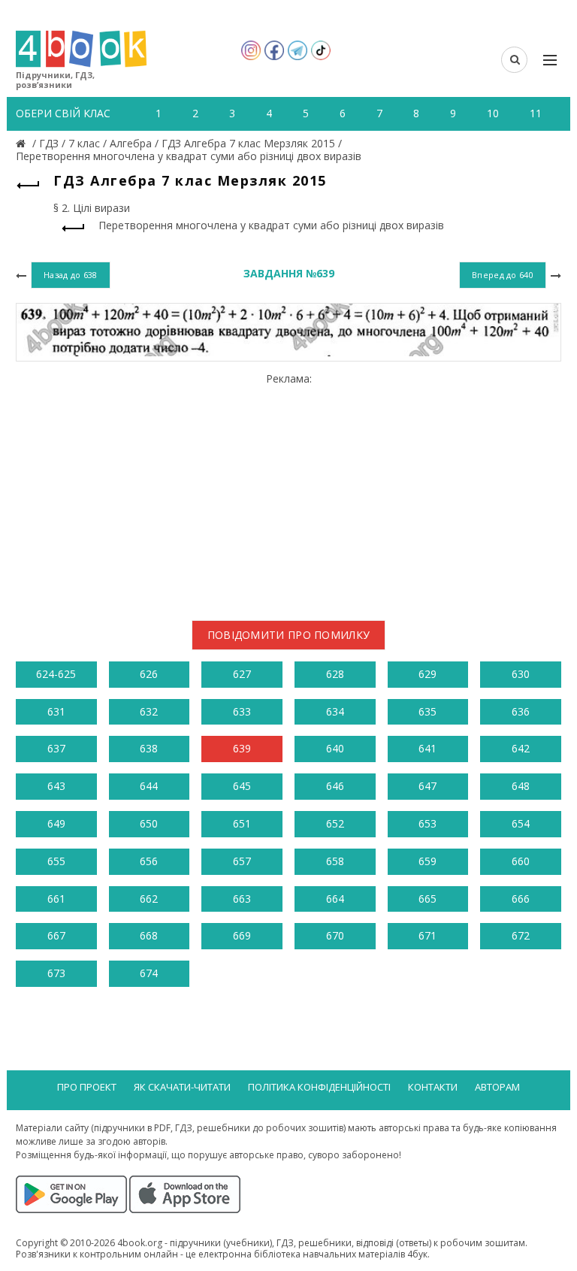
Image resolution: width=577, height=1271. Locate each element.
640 (335, 748)
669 (242, 935)
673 (56, 973)
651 (242, 823)
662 (149, 898)
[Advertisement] (288, 491)
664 (335, 898)
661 (56, 898)
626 (149, 674)
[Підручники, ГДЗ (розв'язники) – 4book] (22, 143)
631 (56, 711)
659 (427, 861)
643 (56, 786)
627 (242, 674)
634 (335, 711)
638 (149, 748)
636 (521, 711)
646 (335, 786)
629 (427, 674)
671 (427, 935)
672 (521, 935)
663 (242, 898)
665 (427, 898)
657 (242, 861)
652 (335, 823)
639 (242, 748)
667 (56, 935)
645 (242, 786)
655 (56, 861)
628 (335, 674)
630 (521, 674)
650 (149, 823)
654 (521, 823)
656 (149, 861)
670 (335, 935)
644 (149, 786)
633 (242, 711)
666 (521, 898)
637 (56, 748)
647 (427, 786)
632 (149, 711)
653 (427, 823)
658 (335, 861)
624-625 (56, 674)
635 (427, 711)
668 (149, 935)
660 (521, 861)
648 (521, 786)
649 (56, 823)
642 (521, 748)
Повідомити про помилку (288, 635)
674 (149, 973)
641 (427, 748)
